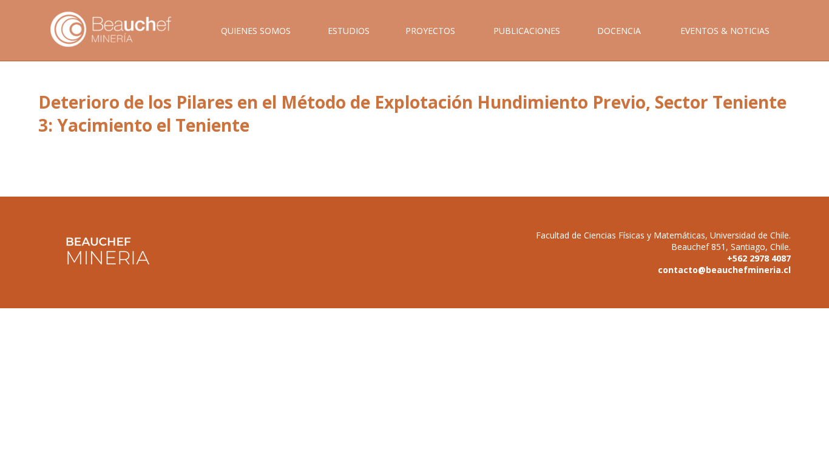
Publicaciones (526, 30)
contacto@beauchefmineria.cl (724, 269)
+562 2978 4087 (759, 258)
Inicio (119, 43)
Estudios (349, 30)
